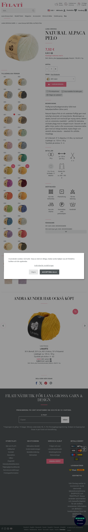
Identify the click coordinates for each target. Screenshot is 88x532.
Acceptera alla (49, 272)
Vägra (33, 272)
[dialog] (44, 266)
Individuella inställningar (44, 265)
